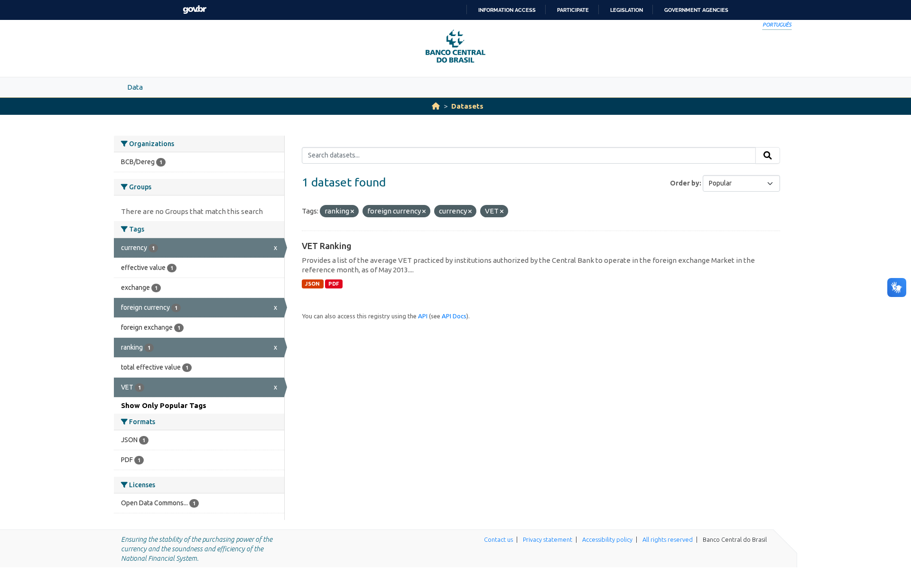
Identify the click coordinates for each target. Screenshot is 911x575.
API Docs (454, 316)
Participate (573, 10)
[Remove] (352, 211)
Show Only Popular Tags (163, 405)
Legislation (626, 10)
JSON (312, 284)
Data (135, 87)
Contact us (498, 539)
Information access (507, 10)
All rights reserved (667, 539)
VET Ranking (327, 245)
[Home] (436, 106)
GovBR (194, 9)
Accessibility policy (607, 539)
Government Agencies (696, 10)
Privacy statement (547, 539)
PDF (333, 284)
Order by (684, 183)
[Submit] (767, 155)
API (423, 316)
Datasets (467, 106)
